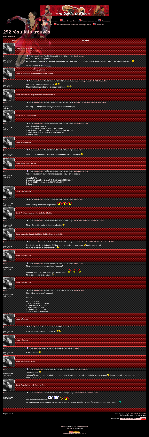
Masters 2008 (26, 142)
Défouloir (24, 319)
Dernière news (26, 48)
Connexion (100, 25)
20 (137, 414)
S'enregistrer (106, 21)
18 (132, 414)
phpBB (70, 426)
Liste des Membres (70, 21)
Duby (5, 56)
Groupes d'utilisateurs (89, 21)
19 (135, 414)
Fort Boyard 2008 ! (28, 361)
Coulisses (37, 327)
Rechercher (54, 21)
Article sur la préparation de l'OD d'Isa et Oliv (38, 73)
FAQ (43, 21)
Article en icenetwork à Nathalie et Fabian (37, 213)
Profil (50, 25)
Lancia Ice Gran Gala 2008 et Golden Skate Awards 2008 (42, 234)
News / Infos (38, 56)
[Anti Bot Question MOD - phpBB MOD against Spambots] (74, 432)
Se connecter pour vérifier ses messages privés (74, 25)
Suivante (142, 414)
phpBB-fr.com (79, 428)
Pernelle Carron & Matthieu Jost (33, 385)
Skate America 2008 (28, 116)
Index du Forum (9, 37)
